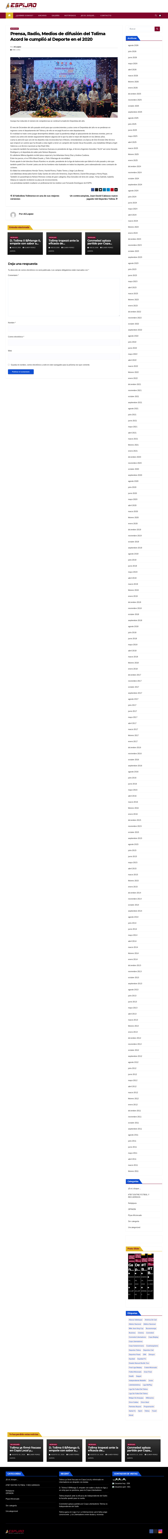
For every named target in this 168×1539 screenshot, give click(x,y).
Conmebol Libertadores (137, 1337)
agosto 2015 (133, 844)
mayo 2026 (132, 64)
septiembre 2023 (135, 257)
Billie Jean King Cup (136, 1328)
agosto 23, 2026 (58, 1454)
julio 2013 (132, 996)
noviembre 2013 (135, 971)
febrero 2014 (133, 953)
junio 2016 (132, 784)
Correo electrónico (16, 337)
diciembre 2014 (134, 893)
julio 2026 (132, 51)
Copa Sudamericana (136, 1346)
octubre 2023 (133, 251)
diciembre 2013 (134, 965)
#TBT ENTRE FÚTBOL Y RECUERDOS (132, 1257)
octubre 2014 (133, 905)
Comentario (13, 275)
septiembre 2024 (135, 185)
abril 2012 (132, 1086)
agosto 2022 (133, 336)
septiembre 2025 (135, 112)
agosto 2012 (133, 1062)
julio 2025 (132, 124)
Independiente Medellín (137, 1380)
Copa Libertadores (135, 1341)
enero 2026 (133, 88)
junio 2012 (132, 1074)
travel (154, 1411)
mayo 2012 (132, 1080)
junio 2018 (132, 639)
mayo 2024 (132, 209)
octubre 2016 (133, 760)
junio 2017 (132, 711)
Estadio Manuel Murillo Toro (139, 1363)
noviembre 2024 (135, 172)
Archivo (42, 16)
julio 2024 (132, 197)
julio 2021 (132, 415)
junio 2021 (132, 421)
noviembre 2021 (135, 390)
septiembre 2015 (135, 838)
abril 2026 (132, 70)
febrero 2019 (133, 590)
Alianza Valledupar (135, 1320)
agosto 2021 (133, 409)
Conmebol (150, 1333)
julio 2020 (132, 487)
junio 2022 (132, 348)
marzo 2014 (133, 947)
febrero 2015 (133, 881)
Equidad (132, 1359)
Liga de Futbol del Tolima (138, 1389)
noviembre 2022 (135, 318)
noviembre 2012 (135, 1044)
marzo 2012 (133, 1092)
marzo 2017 (133, 729)
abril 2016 (132, 796)
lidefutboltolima (134, 1385)
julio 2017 (132, 705)
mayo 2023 (132, 281)
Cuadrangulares (152, 1346)
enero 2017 (133, 741)
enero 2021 (133, 451)
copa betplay (153, 1337)
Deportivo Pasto (134, 1354)
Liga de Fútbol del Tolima (138, 1393)
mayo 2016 (132, 790)
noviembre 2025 (135, 100)
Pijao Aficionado (135, 1215)
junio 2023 (132, 275)
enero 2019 (133, 596)
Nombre (12, 323)
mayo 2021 (132, 427)
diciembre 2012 (134, 1038)
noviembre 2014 (135, 899)
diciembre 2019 (134, 530)
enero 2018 (133, 669)
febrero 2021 (133, 445)
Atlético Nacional (150, 1324)
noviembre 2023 (135, 245)
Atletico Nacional (135, 1324)
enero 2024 (133, 233)
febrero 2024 (133, 227)
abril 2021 (132, 433)
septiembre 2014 (135, 911)
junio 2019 (132, 566)
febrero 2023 (133, 300)
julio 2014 (132, 923)
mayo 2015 (132, 862)
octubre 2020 (133, 469)
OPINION (132, 1209)
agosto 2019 (133, 554)
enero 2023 (133, 306)
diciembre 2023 (134, 239)
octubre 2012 (133, 1050)
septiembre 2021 (135, 402)
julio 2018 (132, 632)
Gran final (148, 1372)
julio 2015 (132, 850)
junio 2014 (132, 929)
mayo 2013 (132, 1008)
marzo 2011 (133, 1165)
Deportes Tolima (135, 1350)
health (131, 1376)
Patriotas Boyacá (135, 1406)
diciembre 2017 (134, 675)
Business (132, 1333)
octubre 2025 (133, 106)
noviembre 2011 (134, 1117)
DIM (144, 1354)
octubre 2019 (133, 542)
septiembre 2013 (135, 984)
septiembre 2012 (135, 1056)
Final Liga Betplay (135, 1367)
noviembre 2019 (135, 536)
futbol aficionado (150, 1367)
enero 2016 (133, 814)
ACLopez (17, 47)
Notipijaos (70, 16)
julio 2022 (132, 342)
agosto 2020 (133, 481)
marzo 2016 (133, 802)
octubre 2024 (133, 179)
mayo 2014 (132, 935)
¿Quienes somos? (24, 16)
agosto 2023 (133, 263)
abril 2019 (132, 578)
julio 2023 (132, 269)
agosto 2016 (133, 772)
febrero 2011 (133, 1171)
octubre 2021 (133, 396)
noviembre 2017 (135, 681)
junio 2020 (132, 493)
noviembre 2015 (135, 826)
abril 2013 (132, 1014)
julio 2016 (132, 778)
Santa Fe (132, 1411)
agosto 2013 (133, 990)
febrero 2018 (133, 663)
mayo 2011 (132, 1153)
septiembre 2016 (135, 766)
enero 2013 (133, 1032)
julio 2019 (132, 560)
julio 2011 (132, 1141)
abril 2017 (132, 723)
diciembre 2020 (134, 457)
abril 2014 (132, 941)
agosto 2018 (133, 626)
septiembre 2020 (135, 475)
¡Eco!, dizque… (88, 16)
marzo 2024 (133, 221)
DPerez (144, 1292)
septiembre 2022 (135, 330)
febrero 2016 (133, 808)
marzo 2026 (133, 76)
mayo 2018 (132, 645)
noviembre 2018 (135, 608)
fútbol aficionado (135, 1372)
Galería (56, 16)
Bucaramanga (151, 1328)
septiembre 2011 (135, 1129)
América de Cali (151, 1320)
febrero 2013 (133, 1026)
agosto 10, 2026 (136, 1454)
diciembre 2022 (134, 312)
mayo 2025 (132, 136)
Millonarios (150, 1398)
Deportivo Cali (148, 1350)
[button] (156, 15)
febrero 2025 (133, 154)
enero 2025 (133, 160)
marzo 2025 (133, 148)
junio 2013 (132, 1002)
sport (140, 1411)
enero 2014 (133, 959)
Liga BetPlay (147, 1385)
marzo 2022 (133, 366)
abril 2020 (132, 505)
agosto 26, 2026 (19, 1454)
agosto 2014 (133, 917)
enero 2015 (133, 887)
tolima (147, 1411)
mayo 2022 (132, 354)
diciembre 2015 (134, 820)
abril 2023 (132, 287)
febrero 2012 (133, 1099)
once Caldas (133, 1402)
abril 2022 (132, 360)
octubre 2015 (133, 832)
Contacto (105, 16)
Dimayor (152, 1354)
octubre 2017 (133, 687)
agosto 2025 (133, 118)
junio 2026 (132, 57)
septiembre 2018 (135, 620)
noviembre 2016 (135, 754)
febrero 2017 (133, 735)
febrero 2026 (133, 82)
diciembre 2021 (134, 384)
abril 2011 (132, 1159)
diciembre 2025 (134, 94)
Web (10, 351)
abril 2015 (132, 869)
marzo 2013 (133, 1020)
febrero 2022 (133, 372)
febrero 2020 (133, 517)
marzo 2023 (133, 294)
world (131, 1415)
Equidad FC (141, 1359)
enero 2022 (133, 378)
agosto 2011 (133, 1135)
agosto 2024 (133, 191)
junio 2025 (132, 130)
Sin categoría (133, 1221)
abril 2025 (132, 142)
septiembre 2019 (135, 548)
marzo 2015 (133, 875)
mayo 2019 (132, 572)
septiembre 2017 (135, 693)
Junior (151, 1380)
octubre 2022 (133, 324)
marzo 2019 (133, 584)
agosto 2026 (133, 45)
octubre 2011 (133, 1123)
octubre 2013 (133, 977)
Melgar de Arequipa (136, 1398)
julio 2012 (132, 1068)
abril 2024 (132, 215)
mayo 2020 (132, 499)
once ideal (145, 1402)
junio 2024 (132, 203)
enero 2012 (133, 1105)
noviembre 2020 (135, 463)
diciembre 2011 (134, 1111)
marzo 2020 (133, 511)
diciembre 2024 (134, 166)
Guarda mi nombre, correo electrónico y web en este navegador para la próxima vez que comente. (50, 365)
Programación (149, 1406)
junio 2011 (132, 1147)
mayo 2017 (132, 717)
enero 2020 (133, 524)
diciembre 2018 (134, 602)
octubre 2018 (133, 614)
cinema (141, 1333)
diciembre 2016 (134, 747)
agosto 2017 (133, 699)
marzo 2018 (133, 657)
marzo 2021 (133, 439)
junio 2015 (132, 856)
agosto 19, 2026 (97, 1454)
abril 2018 (132, 651)
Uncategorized (134, 1227)
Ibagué (138, 1376)
